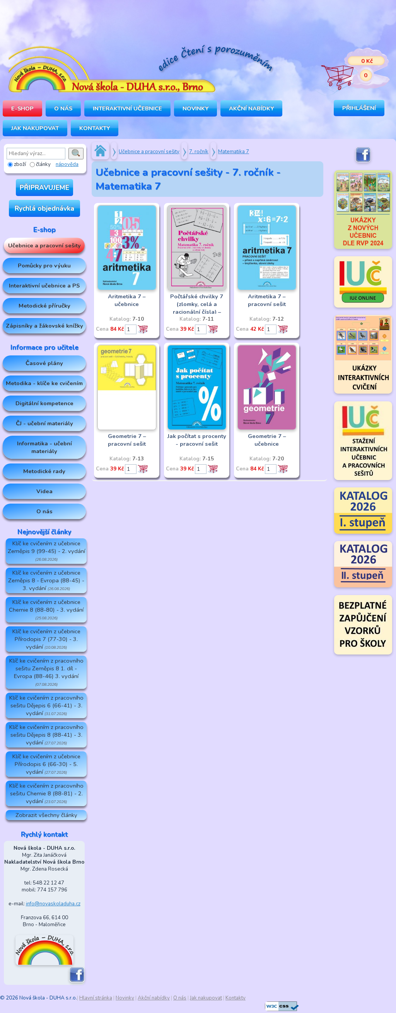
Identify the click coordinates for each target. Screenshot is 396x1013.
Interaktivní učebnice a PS (44, 285)
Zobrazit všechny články (46, 815)
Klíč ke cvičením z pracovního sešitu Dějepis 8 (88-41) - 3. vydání (46, 734)
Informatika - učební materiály (44, 447)
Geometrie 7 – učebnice (267, 440)
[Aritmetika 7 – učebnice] (127, 289)
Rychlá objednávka (44, 208)
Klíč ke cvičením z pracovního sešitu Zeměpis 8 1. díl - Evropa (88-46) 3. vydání (46, 672)
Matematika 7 (233, 151)
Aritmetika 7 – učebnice (126, 300)
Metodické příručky (44, 305)
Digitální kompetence (44, 403)
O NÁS (63, 108)
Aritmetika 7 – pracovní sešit (267, 300)
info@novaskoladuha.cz (53, 903)
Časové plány (44, 363)
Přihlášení (359, 108)
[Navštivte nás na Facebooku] (77, 980)
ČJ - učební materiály (44, 423)
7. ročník (198, 151)
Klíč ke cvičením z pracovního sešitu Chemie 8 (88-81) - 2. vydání (46, 793)
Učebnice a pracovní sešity (44, 245)
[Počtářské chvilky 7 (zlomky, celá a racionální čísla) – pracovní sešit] (197, 289)
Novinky (195, 108)
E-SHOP (22, 108)
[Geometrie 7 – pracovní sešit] (127, 428)
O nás (44, 511)
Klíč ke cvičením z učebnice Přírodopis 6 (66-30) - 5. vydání (46, 764)
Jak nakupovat (35, 128)
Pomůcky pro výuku (44, 265)
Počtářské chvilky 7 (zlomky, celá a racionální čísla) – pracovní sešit (196, 308)
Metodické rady (44, 471)
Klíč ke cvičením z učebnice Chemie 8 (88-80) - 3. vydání (46, 609)
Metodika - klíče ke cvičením (44, 383)
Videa (44, 491)
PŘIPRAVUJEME (44, 187)
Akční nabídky (251, 108)
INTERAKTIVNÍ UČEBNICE (127, 108)
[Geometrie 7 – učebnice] (267, 428)
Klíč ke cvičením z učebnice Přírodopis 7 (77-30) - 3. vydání (46, 639)
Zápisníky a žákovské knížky (44, 326)
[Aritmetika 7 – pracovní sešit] (267, 289)
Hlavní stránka (95, 997)
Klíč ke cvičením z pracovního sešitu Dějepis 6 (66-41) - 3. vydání (46, 705)
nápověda (67, 164)
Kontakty (94, 128)
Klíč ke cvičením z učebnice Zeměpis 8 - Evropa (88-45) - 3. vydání (46, 580)
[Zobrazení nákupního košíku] (349, 69)
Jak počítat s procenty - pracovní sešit (196, 440)
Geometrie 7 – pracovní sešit (127, 440)
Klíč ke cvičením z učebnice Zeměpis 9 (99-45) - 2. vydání (46, 550)
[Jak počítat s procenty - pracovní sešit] (197, 428)
